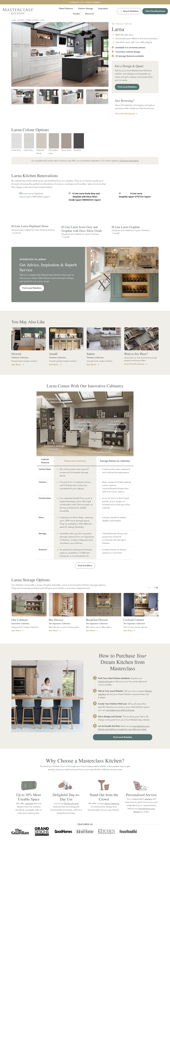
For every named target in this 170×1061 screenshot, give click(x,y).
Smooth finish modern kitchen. (100, 361)
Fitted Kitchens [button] (66, 8)
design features (111, 803)
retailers (148, 799)
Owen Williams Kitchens (44, 230)
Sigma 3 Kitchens (91, 234)
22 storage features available (129, 56)
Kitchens (20, 20)
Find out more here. (129, 160)
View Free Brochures (134, 364)
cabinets (29, 803)
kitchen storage (71, 803)
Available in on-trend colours (130, 47)
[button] (104, 54)
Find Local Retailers (127, 87)
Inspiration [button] (103, 8)
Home (13, 20)
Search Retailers (130, 11)
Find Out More (85, 565)
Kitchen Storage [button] (85, 8)
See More (16, 364)
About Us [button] (89, 13)
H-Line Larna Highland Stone (29, 226)
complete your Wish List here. (120, 710)
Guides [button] (76, 13)
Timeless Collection (19, 357)
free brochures (105, 681)
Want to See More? (136, 354)
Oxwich (16, 354)
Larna (42, 20)
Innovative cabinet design (127, 52)
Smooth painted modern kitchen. (63, 361)
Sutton (91, 354)
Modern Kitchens (32, 20)
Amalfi (53, 354)
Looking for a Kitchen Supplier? (85, 2)
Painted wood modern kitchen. (24, 361)
